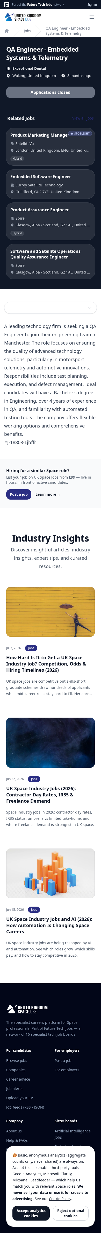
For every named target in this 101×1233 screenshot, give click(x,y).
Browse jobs (16, 1060)
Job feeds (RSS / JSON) (25, 1107)
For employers (67, 1069)
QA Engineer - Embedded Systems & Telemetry (68, 31)
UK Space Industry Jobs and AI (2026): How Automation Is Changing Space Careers (49, 925)
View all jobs (83, 118)
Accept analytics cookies (31, 1213)
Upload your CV (19, 1097)
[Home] (6, 30)
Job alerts (14, 1088)
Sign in (92, 4)
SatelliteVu (25, 143)
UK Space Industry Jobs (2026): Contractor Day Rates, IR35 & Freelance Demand (41, 794)
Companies (16, 1069)
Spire (20, 218)
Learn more (48, 494)
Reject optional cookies (70, 1213)
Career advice (18, 1079)
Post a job (19, 494)
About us (14, 1131)
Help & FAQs (17, 1140)
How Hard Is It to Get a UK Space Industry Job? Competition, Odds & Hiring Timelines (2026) (46, 663)
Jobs (27, 30)
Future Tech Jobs (39, 4)
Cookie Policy (60, 1198)
